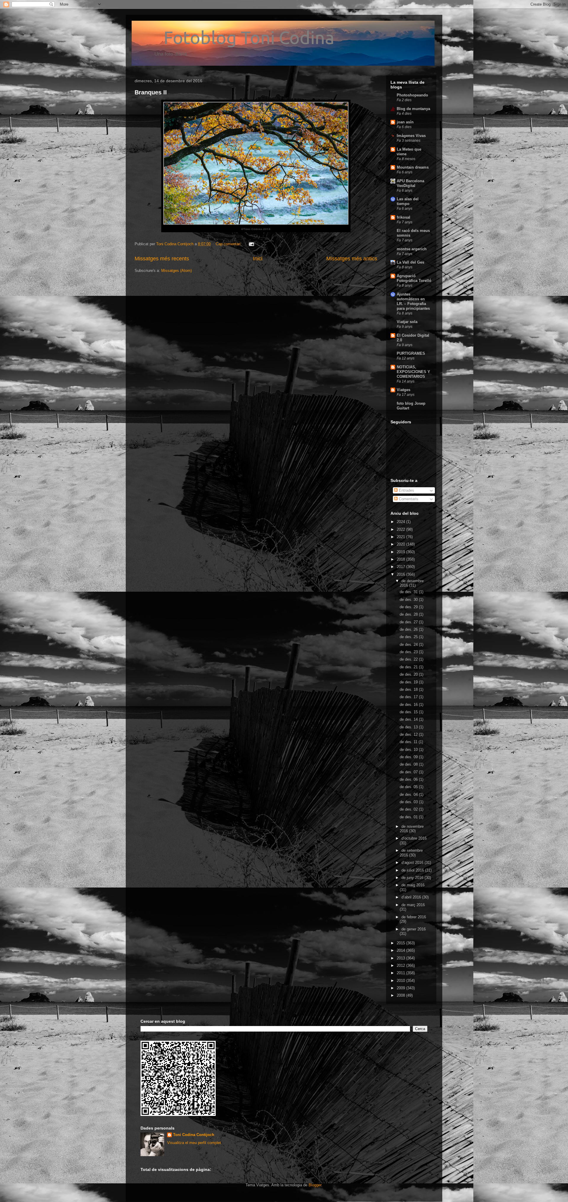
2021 (401, 537)
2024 (401, 521)
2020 (401, 544)
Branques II (151, 92)
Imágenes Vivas (411, 135)
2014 (401, 950)
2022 (401, 529)
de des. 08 (409, 764)
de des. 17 (409, 697)
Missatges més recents (162, 259)
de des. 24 (409, 644)
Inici (257, 259)
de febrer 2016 (413, 917)
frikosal (403, 217)
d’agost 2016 (413, 862)
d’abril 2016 (411, 897)
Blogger (315, 1185)
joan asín (405, 122)
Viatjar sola (407, 322)
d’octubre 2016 (414, 838)
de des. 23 (409, 652)
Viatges (403, 390)
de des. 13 (409, 727)
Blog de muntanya (413, 109)
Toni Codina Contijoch (193, 1134)
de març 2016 (413, 905)
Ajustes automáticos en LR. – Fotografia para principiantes (413, 301)
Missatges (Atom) (176, 270)
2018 (401, 559)
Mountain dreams (413, 167)
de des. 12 (409, 734)
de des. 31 (409, 592)
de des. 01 (409, 817)
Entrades (406, 490)
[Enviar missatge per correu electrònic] (251, 244)
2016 (401, 574)
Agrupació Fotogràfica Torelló (414, 278)
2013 (401, 958)
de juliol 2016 (413, 870)
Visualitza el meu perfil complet (194, 1142)
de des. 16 (409, 704)
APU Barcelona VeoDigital (410, 183)
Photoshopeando (412, 95)
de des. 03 (409, 802)
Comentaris (408, 499)
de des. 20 (409, 674)
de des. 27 (409, 622)
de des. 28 (409, 614)
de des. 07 (409, 772)
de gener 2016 (413, 929)
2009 (401, 988)
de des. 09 (409, 757)
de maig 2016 (413, 885)
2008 (401, 995)
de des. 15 (409, 712)
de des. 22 (409, 659)
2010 (401, 980)
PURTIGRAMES (411, 353)
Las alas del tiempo (408, 201)
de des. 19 (409, 682)
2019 (401, 552)
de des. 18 (409, 689)
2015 (401, 943)
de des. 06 (409, 779)
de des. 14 (409, 719)
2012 (401, 965)
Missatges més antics (351, 259)
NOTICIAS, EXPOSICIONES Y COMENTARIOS (413, 372)
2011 (401, 973)
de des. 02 (409, 809)
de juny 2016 (413, 877)
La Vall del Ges (410, 262)
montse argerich (412, 249)
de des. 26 (409, 629)
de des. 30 (409, 599)
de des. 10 (409, 749)
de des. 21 (409, 667)
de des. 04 (409, 794)
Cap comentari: (229, 244)
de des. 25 (409, 637)
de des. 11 (409, 742)
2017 (401, 566)
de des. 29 (409, 607)
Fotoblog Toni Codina (234, 37)
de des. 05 (409, 787)
